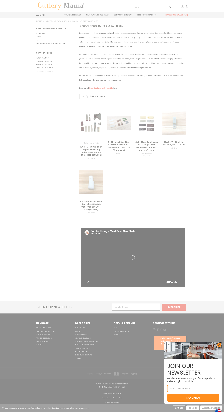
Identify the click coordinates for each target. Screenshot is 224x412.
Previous (216, 404)
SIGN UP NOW (193, 397)
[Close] (219, 345)
